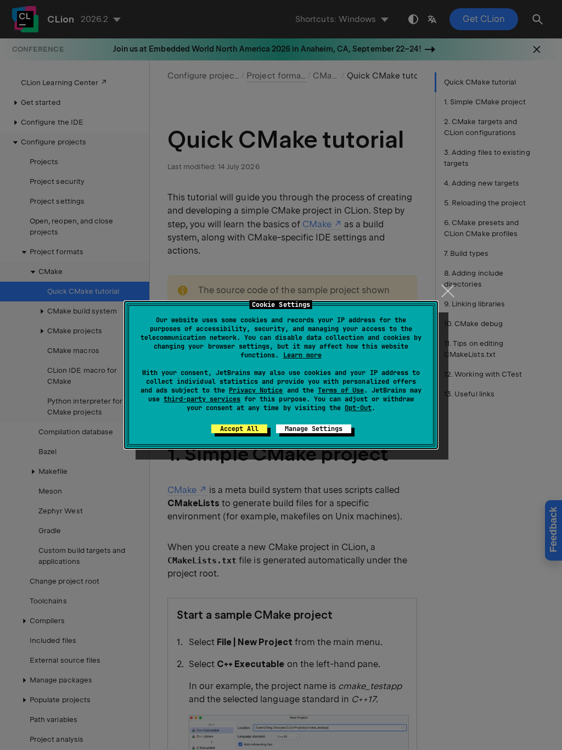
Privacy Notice (256, 390)
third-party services (202, 399)
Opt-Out (358, 408)
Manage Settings (313, 428)
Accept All (239, 428)
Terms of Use (341, 390)
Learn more (302, 355)
